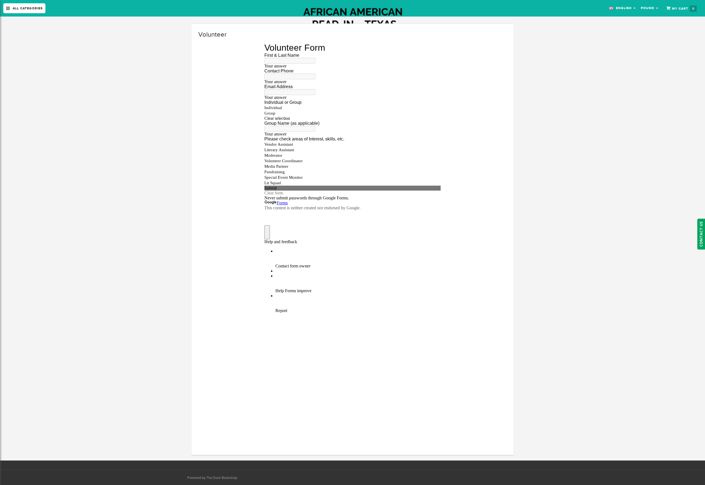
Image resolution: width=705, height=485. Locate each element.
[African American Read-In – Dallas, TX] (352, 18)
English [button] (623, 8)
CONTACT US (701, 234)
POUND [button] (648, 8)
